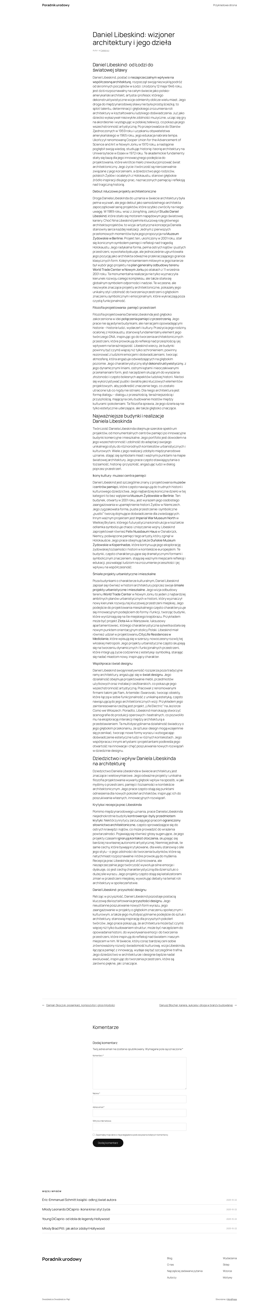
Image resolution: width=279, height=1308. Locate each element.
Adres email (99, 1107)
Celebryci (105, 50)
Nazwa (96, 1093)
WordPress (232, 1299)
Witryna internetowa (102, 1120)
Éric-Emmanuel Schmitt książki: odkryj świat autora (79, 1200)
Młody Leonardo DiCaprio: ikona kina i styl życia (76, 1209)
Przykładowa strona (225, 5)
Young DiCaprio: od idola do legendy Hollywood (76, 1219)
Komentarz (98, 1055)
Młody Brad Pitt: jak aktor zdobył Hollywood (73, 1228)
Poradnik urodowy (55, 5)
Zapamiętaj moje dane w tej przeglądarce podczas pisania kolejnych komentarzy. (132, 1134)
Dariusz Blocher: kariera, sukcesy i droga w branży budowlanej (196, 1005)
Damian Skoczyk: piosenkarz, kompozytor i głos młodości (80, 1005)
